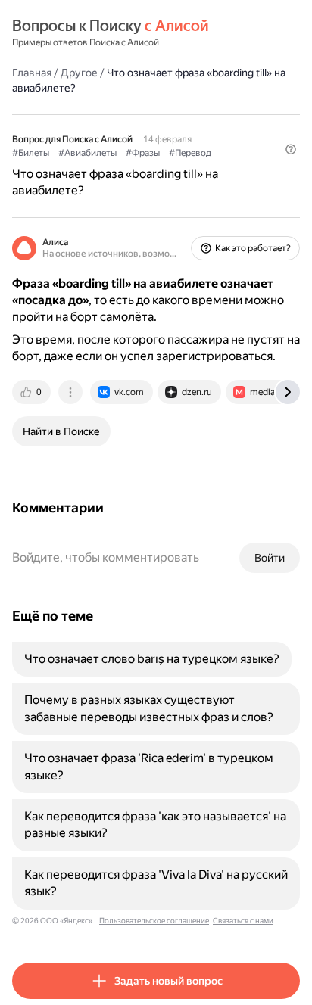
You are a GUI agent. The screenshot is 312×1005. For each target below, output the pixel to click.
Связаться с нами (243, 920)
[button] (291, 149)
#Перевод (190, 153)
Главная (31, 73)
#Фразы (143, 153)
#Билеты (30, 153)
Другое (79, 73)
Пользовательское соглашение (154, 920)
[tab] (32, 392)
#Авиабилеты (87, 153)
